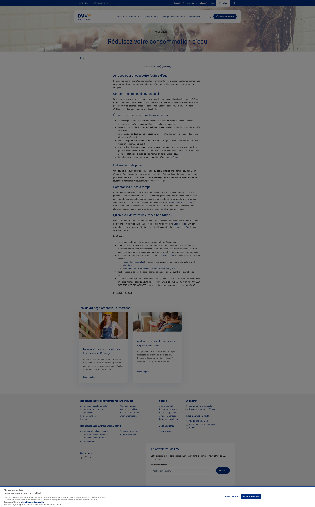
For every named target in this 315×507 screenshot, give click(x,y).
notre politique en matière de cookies (32, 502)
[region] (157, 496)
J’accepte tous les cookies (250, 496)
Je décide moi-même (231, 496)
